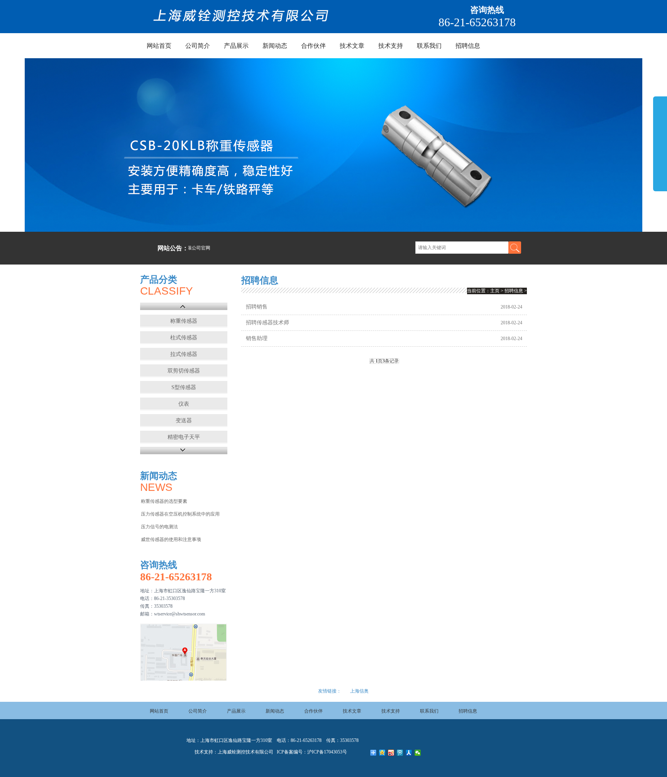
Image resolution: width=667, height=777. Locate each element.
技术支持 (390, 45)
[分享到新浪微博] (391, 753)
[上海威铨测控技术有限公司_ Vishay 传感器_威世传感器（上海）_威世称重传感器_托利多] (241, 20)
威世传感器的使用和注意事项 (171, 539)
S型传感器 (183, 387)
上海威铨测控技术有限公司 (245, 752)
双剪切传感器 (184, 371)
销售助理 (256, 338)
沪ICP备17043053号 (327, 752)
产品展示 (236, 45)
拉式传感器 (183, 354)
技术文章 (352, 45)
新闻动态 (274, 45)
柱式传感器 (183, 337)
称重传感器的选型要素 (164, 501)
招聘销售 (256, 307)
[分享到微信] (418, 753)
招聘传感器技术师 (267, 322)
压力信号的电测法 (159, 526)
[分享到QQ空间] (382, 753)
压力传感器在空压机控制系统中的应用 (180, 514)
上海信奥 (359, 691)
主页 (494, 290)
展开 (660, 143)
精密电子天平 (184, 437)
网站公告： (172, 248)
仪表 (183, 404)
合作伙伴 (313, 45)
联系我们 (429, 45)
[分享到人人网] (409, 753)
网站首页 (159, 45)
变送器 (184, 420)
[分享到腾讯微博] (400, 753)
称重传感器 (183, 321)
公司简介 (197, 45)
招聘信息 (467, 45)
